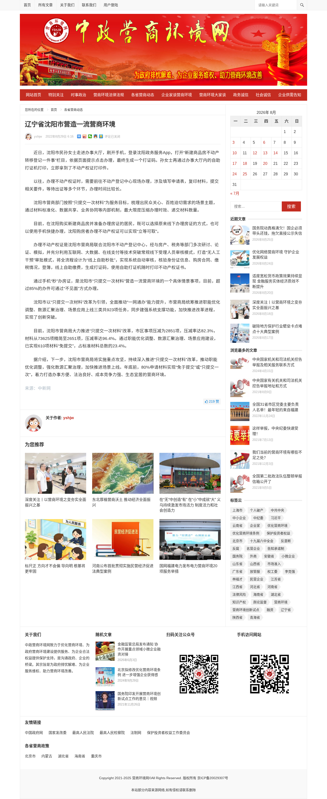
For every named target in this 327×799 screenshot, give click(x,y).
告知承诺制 (275, 548)
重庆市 (96, 756)
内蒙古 (46, 756)
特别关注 (56, 95)
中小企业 (239, 518)
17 (234, 163)
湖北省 (276, 594)
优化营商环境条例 (245, 533)
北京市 (237, 541)
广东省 (237, 571)
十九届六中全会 (261, 541)
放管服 (255, 571)
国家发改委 (58, 733)
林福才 (237, 579)
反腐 (235, 548)
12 (255, 153)
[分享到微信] (90, 136)
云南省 (237, 525)
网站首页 (33, 95)
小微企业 (288, 556)
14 (275, 153)
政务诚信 (240, 95)
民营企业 (256, 579)
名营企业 (253, 548)
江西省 (237, 587)
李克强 (290, 571)
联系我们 (89, 5)
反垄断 (286, 541)
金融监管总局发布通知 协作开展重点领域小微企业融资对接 (139, 649)
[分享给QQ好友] (96, 136)
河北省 (255, 587)
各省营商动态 (142, 95)
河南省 (272, 587)
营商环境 (281, 602)
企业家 (255, 525)
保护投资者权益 (278, 533)
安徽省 (269, 556)
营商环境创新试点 (245, 610)
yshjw (38, 136)
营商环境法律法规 (108, 95)
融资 (270, 610)
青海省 (255, 617)
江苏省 (276, 579)
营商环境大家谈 (212, 95)
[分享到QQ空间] (101, 136)
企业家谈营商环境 (176, 95)
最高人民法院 (83, 733)
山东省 (237, 564)
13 (265, 153)
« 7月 (234, 193)
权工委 (272, 571)
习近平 (276, 518)
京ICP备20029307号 (212, 778)
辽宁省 (286, 610)
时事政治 (78, 95)
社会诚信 (263, 95)
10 (234, 153)
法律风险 (239, 594)
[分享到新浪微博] (85, 136)
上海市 (237, 510)
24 (234, 174)
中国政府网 (34, 733)
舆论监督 (260, 602)
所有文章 (45, 5)
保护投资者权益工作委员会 (168, 733)
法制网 (135, 733)
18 (245, 163)
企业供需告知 (289, 95)
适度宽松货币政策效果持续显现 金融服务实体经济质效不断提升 (277, 281)
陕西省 (237, 617)
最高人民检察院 (112, 733)
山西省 (255, 564)
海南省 (258, 594)
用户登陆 (111, 5)
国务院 (237, 556)
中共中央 (277, 510)
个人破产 (256, 510)
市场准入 (274, 564)
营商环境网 (140, 778)
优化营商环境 (277, 525)
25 (245, 174)
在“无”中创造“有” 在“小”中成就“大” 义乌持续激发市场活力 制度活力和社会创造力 (190, 505)
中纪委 (258, 518)
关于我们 (67, 5)
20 (265, 163)
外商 (253, 556)
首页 (27, 5)
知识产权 (239, 602)
